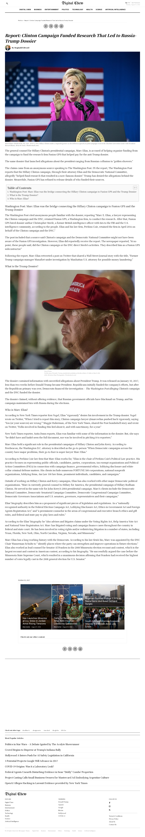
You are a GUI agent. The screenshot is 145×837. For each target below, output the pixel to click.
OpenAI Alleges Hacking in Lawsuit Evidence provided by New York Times (46, 783)
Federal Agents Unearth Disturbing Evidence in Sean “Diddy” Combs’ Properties (49, 772)
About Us (112, 822)
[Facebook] (46, 26)
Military (25, 614)
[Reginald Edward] (8, 48)
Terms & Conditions (115, 816)
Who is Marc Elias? (19, 198)
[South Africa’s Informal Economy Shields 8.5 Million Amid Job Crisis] (103, 618)
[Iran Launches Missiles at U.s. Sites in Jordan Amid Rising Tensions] (36, 607)
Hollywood (62, 813)
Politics (20, 20)
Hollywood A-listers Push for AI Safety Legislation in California (39, 755)
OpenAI (61, 805)
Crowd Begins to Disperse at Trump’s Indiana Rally (33, 749)
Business (88, 594)
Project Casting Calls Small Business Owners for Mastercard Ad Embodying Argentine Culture (57, 777)
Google (60, 807)
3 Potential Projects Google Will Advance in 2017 (31, 760)
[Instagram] (109, 806)
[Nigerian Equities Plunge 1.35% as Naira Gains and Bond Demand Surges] (103, 595)
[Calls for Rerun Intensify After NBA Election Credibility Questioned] (67, 607)
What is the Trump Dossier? (24, 195)
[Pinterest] (56, 26)
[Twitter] (51, 26)
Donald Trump (63, 802)
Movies (60, 810)
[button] (7, 3)
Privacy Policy (113, 819)
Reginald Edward (21, 48)
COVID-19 (61, 816)
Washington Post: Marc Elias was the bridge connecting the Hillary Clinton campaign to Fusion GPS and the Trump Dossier (73, 191)
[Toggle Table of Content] (134, 188)
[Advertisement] (72, 695)
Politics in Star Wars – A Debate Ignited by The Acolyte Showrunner (42, 744)
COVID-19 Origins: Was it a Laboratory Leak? (29, 766)
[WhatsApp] (61, 26)
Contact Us (112, 824)
